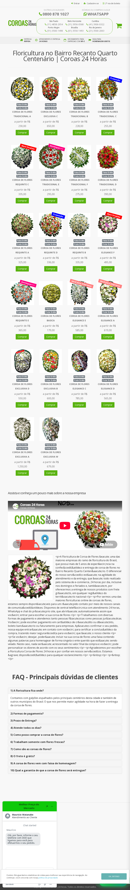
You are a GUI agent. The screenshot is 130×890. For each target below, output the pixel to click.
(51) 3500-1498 (55, 30)
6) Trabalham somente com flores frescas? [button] (37, 742)
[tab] (65, 691)
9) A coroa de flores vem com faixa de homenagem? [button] (43, 763)
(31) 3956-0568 (76, 24)
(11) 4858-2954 (55, 24)
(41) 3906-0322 (96, 24)
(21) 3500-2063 (96, 30)
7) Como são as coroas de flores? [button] (31, 749)
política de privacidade (48, 877)
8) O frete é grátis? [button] (22, 756)
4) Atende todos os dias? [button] (25, 728)
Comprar (22, 132)
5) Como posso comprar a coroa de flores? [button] (36, 735)
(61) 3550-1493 (76, 30)
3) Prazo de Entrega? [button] (23, 720)
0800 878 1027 (56, 14)
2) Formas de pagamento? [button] (27, 713)
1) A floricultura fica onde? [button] (27, 690)
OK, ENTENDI (114, 876)
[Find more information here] (29, 844)
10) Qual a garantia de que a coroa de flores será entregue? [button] (48, 770)
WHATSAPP (98, 14)
